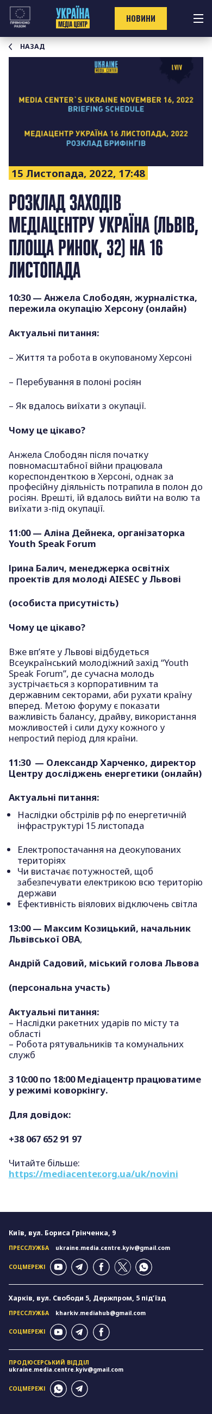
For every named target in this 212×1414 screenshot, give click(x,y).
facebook (101, 1267)
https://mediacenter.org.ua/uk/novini (93, 1173)
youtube (58, 1267)
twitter (122, 1267)
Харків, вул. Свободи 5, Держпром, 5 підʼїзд (87, 1298)
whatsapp (143, 1267)
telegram (79, 1267)
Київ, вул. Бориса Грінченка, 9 (62, 1232)
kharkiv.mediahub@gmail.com (100, 1313)
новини (140, 18)
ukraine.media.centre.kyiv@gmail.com (112, 1248)
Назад (32, 46)
